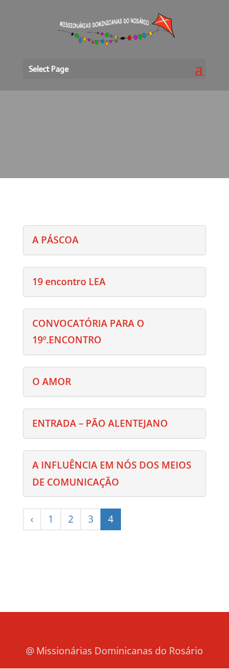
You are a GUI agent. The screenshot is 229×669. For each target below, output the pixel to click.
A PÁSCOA (55, 239)
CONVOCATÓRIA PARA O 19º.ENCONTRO (88, 332)
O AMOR (51, 381)
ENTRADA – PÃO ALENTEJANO (100, 423)
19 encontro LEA (69, 281)
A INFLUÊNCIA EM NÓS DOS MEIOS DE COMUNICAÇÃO (111, 474)
